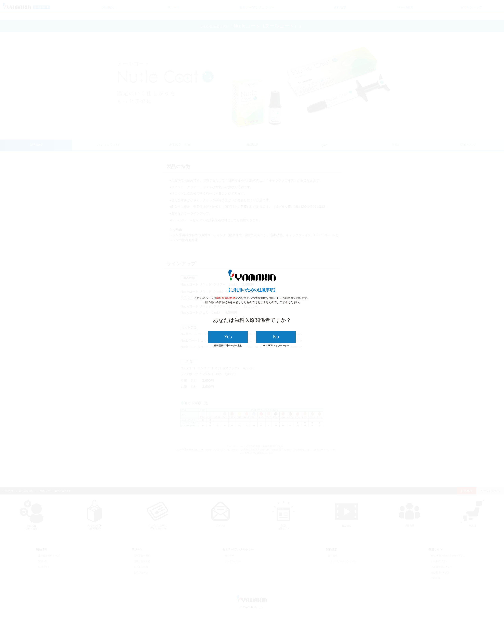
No (276, 336)
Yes (228, 336)
